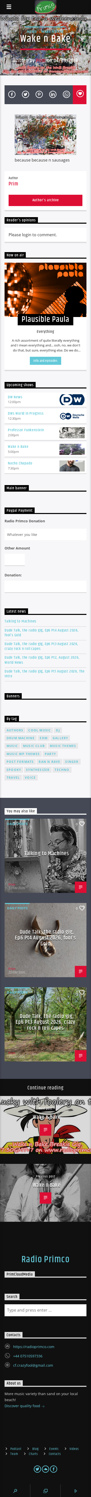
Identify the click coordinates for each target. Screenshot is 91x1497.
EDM (44, 738)
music (12, 746)
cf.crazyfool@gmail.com (33, 1365)
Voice (30, 777)
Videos (74, 1449)
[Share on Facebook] (11, 94)
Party (50, 754)
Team (14, 1454)
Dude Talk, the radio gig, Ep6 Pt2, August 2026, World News (42, 660)
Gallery (60, 738)
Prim (41, 61)
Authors (15, 730)
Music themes (63, 746)
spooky (14, 770)
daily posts (17, 823)
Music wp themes (23, 754)
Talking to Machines (20, 621)
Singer (71, 762)
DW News (15, 397)
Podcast (15, 1449)
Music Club (34, 746)
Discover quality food (23, 1405)
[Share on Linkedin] (52, 94)
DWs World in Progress (26, 413)
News (32, 31)
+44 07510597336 (27, 1356)
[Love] (79, 94)
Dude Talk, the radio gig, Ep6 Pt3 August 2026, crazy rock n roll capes (41, 646)
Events (53, 1449)
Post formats (20, 762)
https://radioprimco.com (33, 1346)
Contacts (55, 1454)
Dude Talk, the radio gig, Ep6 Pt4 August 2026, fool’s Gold (42, 633)
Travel (13, 777)
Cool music (39, 730)
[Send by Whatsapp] (66, 94)
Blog (35, 1449)
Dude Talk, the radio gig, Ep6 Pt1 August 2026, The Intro (45, 674)
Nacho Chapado (20, 463)
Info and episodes (45, 360)
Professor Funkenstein (26, 430)
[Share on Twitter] (25, 94)
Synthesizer (38, 770)
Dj (58, 730)
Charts (33, 1454)
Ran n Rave (49, 762)
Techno (62, 770)
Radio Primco (45, 1260)
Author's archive (45, 200)
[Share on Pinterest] (39, 94)
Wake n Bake (52, 31)
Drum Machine (21, 738)
